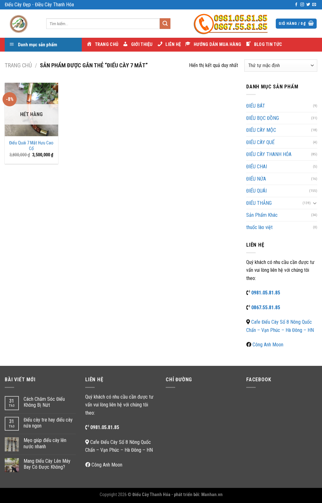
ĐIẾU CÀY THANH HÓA (268, 154)
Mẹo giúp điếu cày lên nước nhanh (45, 443)
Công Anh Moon (268, 345)
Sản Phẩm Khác (262, 215)
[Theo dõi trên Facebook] (296, 5)
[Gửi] (165, 23)
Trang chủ (18, 65)
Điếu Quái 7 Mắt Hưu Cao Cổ (31, 146)
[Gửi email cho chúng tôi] (314, 5)
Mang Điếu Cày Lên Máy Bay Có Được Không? (47, 464)
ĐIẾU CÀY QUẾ (260, 142)
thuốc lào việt (259, 227)
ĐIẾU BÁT (255, 106)
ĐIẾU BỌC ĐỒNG (262, 118)
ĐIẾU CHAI (256, 167)
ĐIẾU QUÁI (256, 191)
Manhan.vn (212, 494)
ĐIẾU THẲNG (259, 203)
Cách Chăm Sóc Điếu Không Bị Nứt (44, 402)
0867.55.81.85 (265, 307)
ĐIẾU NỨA (256, 179)
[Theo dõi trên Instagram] (302, 5)
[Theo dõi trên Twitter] (308, 5)
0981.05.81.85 (265, 293)
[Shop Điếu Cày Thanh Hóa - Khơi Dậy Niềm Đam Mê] (21, 23)
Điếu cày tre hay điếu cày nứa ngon (48, 423)
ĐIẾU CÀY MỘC (261, 130)
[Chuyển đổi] (314, 203)
